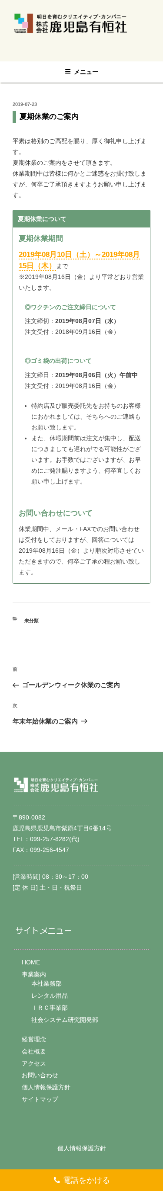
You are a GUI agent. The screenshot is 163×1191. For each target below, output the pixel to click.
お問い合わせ (40, 1075)
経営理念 (34, 1039)
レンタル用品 (49, 995)
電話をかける (86, 1180)
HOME (31, 962)
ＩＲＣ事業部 (49, 1007)
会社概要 (34, 1051)
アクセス (34, 1063)
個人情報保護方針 (46, 1087)
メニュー (86, 71)
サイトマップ (40, 1099)
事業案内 (34, 974)
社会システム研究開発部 (64, 1019)
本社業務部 (46, 983)
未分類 (31, 620)
